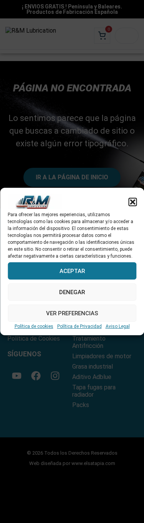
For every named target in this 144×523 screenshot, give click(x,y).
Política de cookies (34, 326)
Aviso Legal (118, 326)
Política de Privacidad (79, 326)
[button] (132, 202)
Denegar (72, 292)
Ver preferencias (72, 313)
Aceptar (72, 271)
